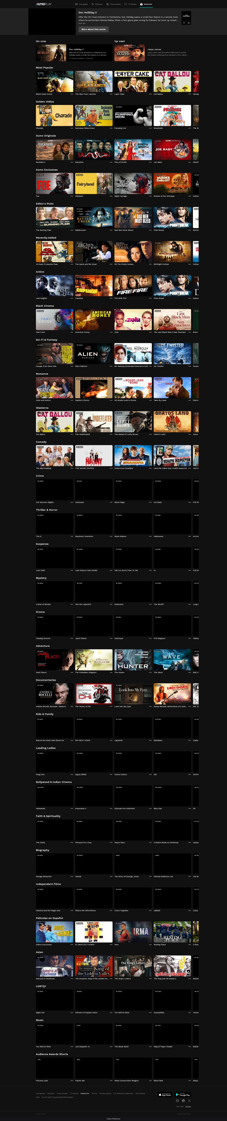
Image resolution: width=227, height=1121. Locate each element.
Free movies (115, 4)
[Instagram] (177, 1100)
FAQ (37, 1097)
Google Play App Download (183, 1095)
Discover (99, 4)
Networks (148, 4)
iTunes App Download (165, 1095)
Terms (94, 1093)
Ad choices (140, 1093)
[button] (94, 29)
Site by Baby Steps (184, 1114)
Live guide (83, 4)
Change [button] (188, 1106)
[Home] (43, 4)
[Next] (191, 81)
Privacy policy (105, 1093)
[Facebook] (183, 1100)
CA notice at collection (123, 1093)
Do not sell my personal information (57, 1097)
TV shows (132, 4)
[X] (189, 1100)
